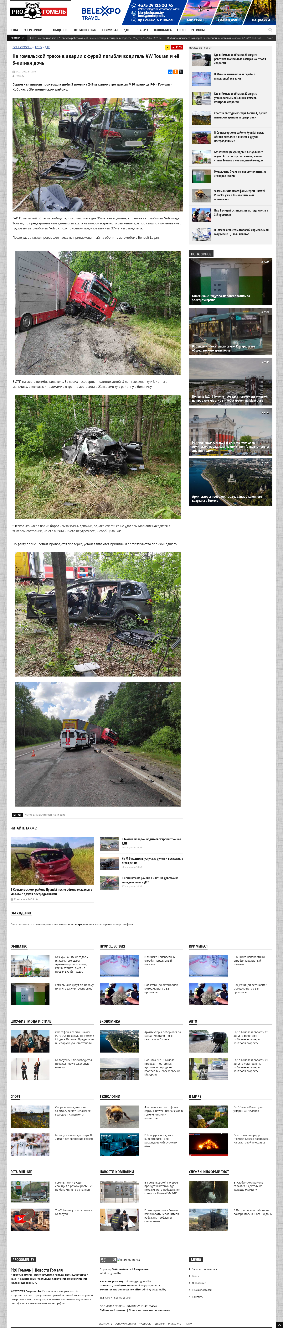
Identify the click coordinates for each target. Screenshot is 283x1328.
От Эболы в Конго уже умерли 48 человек (248, 1109)
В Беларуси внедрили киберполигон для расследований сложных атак (160, 1140)
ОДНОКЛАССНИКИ (125, 1323)
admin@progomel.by (154, 1289)
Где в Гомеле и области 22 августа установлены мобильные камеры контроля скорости (235, 97)
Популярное (201, 254)
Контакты (197, 1297)
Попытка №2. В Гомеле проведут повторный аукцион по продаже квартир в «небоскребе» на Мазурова (230, 398)
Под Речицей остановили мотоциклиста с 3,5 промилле (241, 212)
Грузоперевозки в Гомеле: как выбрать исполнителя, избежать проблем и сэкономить (161, 1215)
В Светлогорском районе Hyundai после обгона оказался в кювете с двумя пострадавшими (51, 891)
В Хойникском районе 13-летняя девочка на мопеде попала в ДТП (150, 880)
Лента (13, 30)
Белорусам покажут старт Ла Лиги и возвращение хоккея (74, 1137)
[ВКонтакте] (170, 72)
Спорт (181, 30)
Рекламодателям (202, 1290)
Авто (38, 47)
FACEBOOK (145, 1323)
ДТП (126, 30)
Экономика (162, 30)
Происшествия (85, 30)
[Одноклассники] (175, 72)
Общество (61, 30)
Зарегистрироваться (204, 1269)
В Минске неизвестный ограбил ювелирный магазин (199, 38)
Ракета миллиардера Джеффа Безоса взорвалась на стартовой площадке (252, 1138)
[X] (181, 72)
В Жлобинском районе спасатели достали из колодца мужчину (248, 1186)
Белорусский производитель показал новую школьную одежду (74, 1063)
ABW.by (20, 75)
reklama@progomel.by (138, 1281)
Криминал (110, 30)
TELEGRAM (159, 1323)
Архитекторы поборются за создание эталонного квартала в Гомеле (227, 498)
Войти (195, 1276)
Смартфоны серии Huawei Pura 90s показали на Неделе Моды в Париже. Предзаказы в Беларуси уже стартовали (74, 1037)
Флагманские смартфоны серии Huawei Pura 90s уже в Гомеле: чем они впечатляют (239, 195)
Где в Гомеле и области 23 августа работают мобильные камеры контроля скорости (80, 38)
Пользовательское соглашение (149, 1310)
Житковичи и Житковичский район (46, 814)
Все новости (22, 47)
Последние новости (200, 47)
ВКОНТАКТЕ (105, 1323)
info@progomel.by (110, 1273)
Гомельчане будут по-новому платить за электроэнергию (240, 173)
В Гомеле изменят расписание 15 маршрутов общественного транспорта (223, 348)
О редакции (199, 1283)
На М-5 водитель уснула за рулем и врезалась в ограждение (152, 860)
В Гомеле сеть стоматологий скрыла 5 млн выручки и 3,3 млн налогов (241, 232)
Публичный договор (113, 1310)
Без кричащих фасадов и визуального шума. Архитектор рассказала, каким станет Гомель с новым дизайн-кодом (238, 156)
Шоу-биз (141, 30)
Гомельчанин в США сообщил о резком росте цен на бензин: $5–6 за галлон (74, 1186)
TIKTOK (188, 1323)
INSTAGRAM (175, 1323)
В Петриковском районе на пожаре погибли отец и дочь (253, 1212)
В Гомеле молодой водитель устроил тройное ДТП (151, 841)
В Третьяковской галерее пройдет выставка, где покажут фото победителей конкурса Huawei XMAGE (162, 1188)
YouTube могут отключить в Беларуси (73, 1212)
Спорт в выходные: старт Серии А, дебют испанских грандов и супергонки (240, 115)
